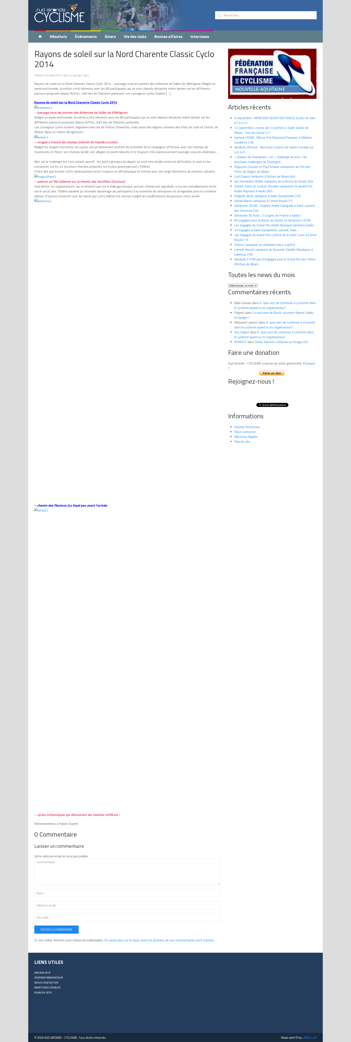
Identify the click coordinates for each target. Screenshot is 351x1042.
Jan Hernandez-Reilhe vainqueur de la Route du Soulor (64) (273, 181)
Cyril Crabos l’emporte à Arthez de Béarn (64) (264, 176)
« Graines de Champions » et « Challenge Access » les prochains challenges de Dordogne (270, 159)
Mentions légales (246, 436)
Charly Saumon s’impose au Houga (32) (281, 341)
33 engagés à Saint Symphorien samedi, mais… (266, 230)
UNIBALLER (309, 1037)
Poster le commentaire (56, 929)
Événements (86, 36)
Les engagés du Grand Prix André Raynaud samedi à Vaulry (274, 225)
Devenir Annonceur (247, 426)
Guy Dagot (241, 332)
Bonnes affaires (168, 36)
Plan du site (242, 441)
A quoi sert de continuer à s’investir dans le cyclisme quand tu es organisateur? (275, 305)
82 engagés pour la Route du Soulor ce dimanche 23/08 (272, 220)
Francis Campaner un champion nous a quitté (264, 244)
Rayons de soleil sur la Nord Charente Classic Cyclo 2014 (124, 58)
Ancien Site (42, 972)
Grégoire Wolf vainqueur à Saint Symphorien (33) (267, 195)
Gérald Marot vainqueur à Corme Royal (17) (263, 200)
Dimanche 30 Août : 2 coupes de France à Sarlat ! (267, 215)
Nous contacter (245, 431)
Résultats (58, 36)
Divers (110, 36)
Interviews (200, 36)
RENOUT (240, 341)
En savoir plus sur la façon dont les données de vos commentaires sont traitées (159, 940)
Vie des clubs (135, 36)
